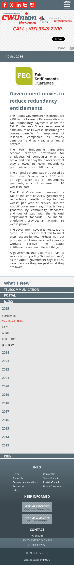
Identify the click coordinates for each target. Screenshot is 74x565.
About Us (18, 478)
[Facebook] (5, 6)
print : (62, 48)
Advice (16, 490)
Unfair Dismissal (52, 486)
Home (16, 474)
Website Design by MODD (37, 559)
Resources (18, 486)
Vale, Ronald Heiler (13, 321)
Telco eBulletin (51, 478)
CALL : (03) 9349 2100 (37, 28)
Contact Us (49, 474)
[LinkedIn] (18, 6)
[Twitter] (25, 6)
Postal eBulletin (51, 482)
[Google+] (12, 6)
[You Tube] (32, 6)
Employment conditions (25, 482)
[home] (37, 18)
